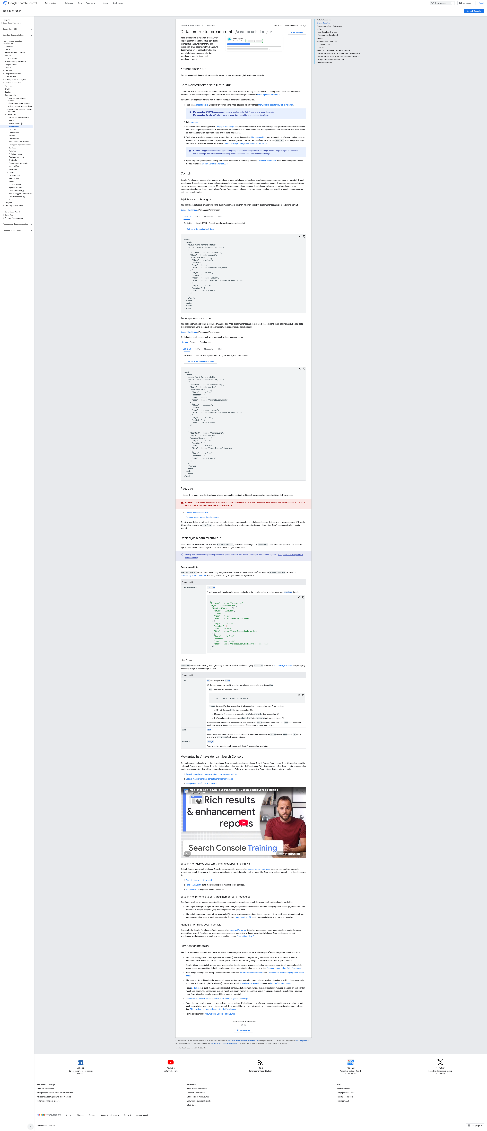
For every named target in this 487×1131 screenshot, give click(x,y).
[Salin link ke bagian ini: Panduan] (195, 488)
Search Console (474, 11)
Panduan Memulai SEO (196, 1093)
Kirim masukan (297, 32)
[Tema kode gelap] (300, 236)
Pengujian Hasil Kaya (225, 126)
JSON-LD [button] (187, 217)
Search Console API (246, 936)
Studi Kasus (191, 1105)
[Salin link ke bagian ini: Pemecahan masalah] (211, 946)
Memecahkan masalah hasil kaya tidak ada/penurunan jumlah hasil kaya (217, 998)
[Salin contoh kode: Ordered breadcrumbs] (303, 597)
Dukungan (69, 3)
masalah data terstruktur (251, 983)
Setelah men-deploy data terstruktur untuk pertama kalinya (211, 774)
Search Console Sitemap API (215, 164)
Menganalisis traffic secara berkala (201, 783)
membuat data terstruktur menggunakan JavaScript (247, 115)
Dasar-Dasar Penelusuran (197, 512)
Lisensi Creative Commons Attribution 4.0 (243, 1041)
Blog (80, 3)
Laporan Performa (238, 930)
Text (209, 730)
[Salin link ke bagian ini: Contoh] (193, 173)
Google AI (127, 1115)
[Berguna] (301, 25)
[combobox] (442, 3)
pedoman (194, 122)
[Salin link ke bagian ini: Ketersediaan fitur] (208, 69)
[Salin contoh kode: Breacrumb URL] (303, 695)
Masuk (481, 3)
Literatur (184, 342)
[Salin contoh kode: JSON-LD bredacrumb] (304, 236)
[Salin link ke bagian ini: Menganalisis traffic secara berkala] (224, 924)
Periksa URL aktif (193, 885)
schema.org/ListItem (283, 665)
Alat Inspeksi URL (259, 137)
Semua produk (142, 1115)
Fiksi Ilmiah (192, 210)
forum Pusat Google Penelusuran (220, 1014)
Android (69, 1115)
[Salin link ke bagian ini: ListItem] (194, 660)
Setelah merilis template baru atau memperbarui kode (209, 779)
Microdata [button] (208, 217)
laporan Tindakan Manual (281, 983)
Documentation (12, 11)
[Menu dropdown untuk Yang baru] (98, 3)
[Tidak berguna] (304, 25)
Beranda (184, 25)
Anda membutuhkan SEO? (197, 1089)
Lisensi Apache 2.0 (302, 1041)
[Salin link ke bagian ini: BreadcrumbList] (202, 567)
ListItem (211, 587)
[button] (16, 23)
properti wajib (202, 105)
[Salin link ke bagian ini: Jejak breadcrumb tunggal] (213, 199)
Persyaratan (42, 1126)
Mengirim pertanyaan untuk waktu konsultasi (55, 1093)
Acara (105, 3)
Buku (183, 210)
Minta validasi (192, 889)
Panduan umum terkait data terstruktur (202, 517)
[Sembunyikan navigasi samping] (30, 1126)
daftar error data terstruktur (252, 972)
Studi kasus (118, 3)
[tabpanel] (243, 267)
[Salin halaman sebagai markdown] (271, 32)
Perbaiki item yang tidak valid (199, 880)
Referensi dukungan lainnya (48, 1101)
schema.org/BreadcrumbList (193, 575)
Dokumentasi (50, 3)
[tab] (187, 217)
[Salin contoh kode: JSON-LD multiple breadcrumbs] (304, 369)
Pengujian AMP (343, 1101)
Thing (227, 680)
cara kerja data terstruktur (268, 94)
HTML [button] (220, 217)
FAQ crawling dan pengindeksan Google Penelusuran (213, 1009)
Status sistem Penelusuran (198, 1097)
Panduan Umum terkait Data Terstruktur (284, 968)
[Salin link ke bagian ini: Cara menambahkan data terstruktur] (234, 85)
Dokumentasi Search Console (199, 1101)
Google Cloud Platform (110, 1115)
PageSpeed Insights (345, 1097)
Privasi (52, 1126)
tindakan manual (225, 505)
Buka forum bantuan (45, 1089)
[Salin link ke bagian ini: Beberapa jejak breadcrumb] (215, 318)
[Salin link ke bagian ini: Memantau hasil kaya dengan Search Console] (245, 756)
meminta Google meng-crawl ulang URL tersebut (245, 143)
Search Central (27, 3)
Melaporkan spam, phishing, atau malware (54, 1097)
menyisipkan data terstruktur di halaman (275, 105)
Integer (210, 741)
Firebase (92, 1115)
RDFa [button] (197, 217)
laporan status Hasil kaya (259, 869)
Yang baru (90, 3)
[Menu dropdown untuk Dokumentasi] (59, 3)
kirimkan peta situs (267, 161)
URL (208, 680)
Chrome (80, 1115)
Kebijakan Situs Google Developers (224, 1043)
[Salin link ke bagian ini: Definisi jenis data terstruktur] (223, 538)
